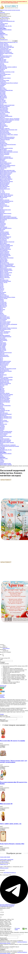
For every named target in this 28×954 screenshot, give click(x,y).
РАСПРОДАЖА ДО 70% (6, 26)
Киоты (1, 358)
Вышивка (2, 427)
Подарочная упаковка (5, 398)
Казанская (2, 220)
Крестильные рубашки (5, 321)
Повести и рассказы (4, 199)
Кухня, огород (3, 135)
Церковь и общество (4, 128)
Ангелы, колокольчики (5, 405)
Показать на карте (4, 867)
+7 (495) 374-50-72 (4, 17)
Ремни (1, 387)
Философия (2, 94)
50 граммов (2, 347)
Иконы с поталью (4, 271)
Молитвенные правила (5, 78)
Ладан (1, 341)
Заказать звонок (4, 939)
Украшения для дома (5, 410)
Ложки (1, 376)
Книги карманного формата (6, 158)
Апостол (2, 63)
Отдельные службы (4, 80)
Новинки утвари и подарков (6, 53)
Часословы (2, 87)
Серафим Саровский (5, 247)
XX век (1, 103)
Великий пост (3, 415)
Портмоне (2, 390)
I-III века (2, 98)
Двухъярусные (3, 303)
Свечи (1, 334)
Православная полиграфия (6, 379)
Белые (1, 308)
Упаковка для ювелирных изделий (8, 368)
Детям (1, 406)
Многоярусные (3, 305)
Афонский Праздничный (6, 352)
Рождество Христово (5, 401)
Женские (2, 389)
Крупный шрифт (4, 185)
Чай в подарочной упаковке (6, 394)
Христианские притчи (5, 122)
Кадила (1, 287)
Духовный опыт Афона (5, 177)
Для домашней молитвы (5, 336)
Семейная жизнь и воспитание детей (8, 129)
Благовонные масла (4, 356)
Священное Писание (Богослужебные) (9, 82)
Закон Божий (3, 65)
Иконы (1, 422)
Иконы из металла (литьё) (6, 272)
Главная (2, 462)
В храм (1, 284)
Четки (1, 360)
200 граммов (3, 345)
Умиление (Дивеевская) (5, 236)
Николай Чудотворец (5, 244)
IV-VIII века (3, 100)
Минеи (1, 76)
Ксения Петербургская (5, 255)
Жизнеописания (3, 107)
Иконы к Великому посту (6, 417)
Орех (1, 312)
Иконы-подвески (4, 364)
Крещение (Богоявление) (6, 414)
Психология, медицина (5, 133)
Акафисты (2, 69)
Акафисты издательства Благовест (8, 144)
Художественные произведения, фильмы (9, 446)
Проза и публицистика (5, 156)
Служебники (3, 84)
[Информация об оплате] (14, 690)
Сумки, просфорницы (5, 331)
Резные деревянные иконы (6, 270)
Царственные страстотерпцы (6, 257)
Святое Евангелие (4, 62)
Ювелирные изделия (5, 362)
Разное (1, 443)
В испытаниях (3, 161)
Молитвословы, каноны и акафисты (8, 66)
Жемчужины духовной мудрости (7, 165)
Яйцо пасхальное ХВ (6, 803)
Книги (1, 403)
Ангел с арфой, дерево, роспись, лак (10, 823)
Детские (2, 155)
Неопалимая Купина (5, 234)
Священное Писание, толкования (7, 444)
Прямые (2, 299)
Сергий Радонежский (5, 246)
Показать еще (3, 685)
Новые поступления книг (6, 52)
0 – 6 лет (2, 190)
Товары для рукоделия (5, 395)
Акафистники (3, 145)
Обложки (2, 392)
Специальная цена (4, 48)
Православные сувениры (6, 371)
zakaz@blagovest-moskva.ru (9, 872)
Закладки (2, 385)
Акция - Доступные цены (6, 46)
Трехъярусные (3, 304)
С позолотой (3, 366)
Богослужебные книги (5, 74)
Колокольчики (3, 374)
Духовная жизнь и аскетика (6, 148)
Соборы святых (3, 259)
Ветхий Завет (3, 59)
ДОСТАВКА (3, 28)
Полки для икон (3, 298)
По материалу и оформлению (7, 263)
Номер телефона (4, 935)
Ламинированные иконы (6, 268)
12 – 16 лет (2, 192)
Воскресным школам (5, 182)
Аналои (2, 286)
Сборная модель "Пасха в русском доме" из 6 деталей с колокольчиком (13, 761)
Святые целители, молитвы (6, 181)
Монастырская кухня (5, 180)
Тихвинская (3, 224)
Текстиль (2, 288)
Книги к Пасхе (3, 420)
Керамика (2, 372)
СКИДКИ (2, 24)
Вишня (1, 313)
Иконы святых (3, 243)
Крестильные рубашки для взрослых (8, 328)
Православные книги (5, 188)
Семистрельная (3, 227)
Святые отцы (3, 95)
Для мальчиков (3, 319)
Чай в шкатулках (4, 412)
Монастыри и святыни (5, 441)
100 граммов (3, 342)
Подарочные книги (4, 369)
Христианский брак (4, 132)
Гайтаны (2, 289)
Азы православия (4, 108)
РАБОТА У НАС (4, 34)
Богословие (2, 92)
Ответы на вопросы (4, 154)
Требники (2, 85)
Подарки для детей (4, 380)
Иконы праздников (4, 262)
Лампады (2, 293)
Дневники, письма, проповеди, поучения (9, 119)
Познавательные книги (5, 209)
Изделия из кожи (4, 384)
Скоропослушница (4, 231)
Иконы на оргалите (4, 276)
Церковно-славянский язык (6, 90)
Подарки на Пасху (4, 421)
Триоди (1, 86)
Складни (2, 278)
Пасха (1, 419)
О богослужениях (4, 111)
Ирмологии (2, 75)
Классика (2, 212)
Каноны (2, 70)
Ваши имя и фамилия (5, 716)
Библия (1, 58)
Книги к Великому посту (6, 416)
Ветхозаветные (3, 97)
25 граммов (2, 346)
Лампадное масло (4, 355)
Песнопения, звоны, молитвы (7, 442)
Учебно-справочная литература (7, 137)
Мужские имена (3, 260)
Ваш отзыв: (2, 719)
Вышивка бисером (4, 396)
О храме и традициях (5, 112)
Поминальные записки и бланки (7, 297)
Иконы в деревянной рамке (6, 265)
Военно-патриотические (5, 163)
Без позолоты (3, 367)
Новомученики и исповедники (7, 105)
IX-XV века (2, 101)
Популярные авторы (4, 186)
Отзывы (2, 714)
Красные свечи (3, 424)
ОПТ (1, 31)
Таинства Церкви (4, 114)
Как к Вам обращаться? (5, 933)
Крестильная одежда (5, 316)
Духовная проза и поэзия (6, 121)
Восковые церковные (5, 335)
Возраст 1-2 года (4, 326)
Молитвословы (3, 68)
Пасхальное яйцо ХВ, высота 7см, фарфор (12, 740)
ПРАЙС (2, 32)
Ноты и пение (3, 89)
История (2, 127)
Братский (2, 353)
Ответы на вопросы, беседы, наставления (9, 118)
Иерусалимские (3, 340)
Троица (1, 430)
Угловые (2, 300)
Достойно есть (3, 239)
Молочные (2, 309)
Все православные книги (6, 55)
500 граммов (3, 348)
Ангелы (2, 373)
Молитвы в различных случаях (7, 71)
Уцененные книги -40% (5, 49)
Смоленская (3, 223)
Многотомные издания (5, 174)
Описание (2, 697)
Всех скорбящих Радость (5, 228)
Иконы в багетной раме (5, 275)
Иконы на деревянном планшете (7, 266)
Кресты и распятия (4, 295)
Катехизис (2, 117)
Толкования (2, 91)
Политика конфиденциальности (7, 904)
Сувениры (2, 409)
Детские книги (3, 187)
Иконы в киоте (3, 267)
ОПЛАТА (2, 27)
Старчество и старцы (5, 175)
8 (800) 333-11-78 (4, 19)
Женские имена (3, 261)
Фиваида (2, 351)
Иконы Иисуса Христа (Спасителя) (8, 217)
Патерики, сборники (5, 106)
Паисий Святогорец (4, 251)
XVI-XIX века (3, 102)
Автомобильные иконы (5, 281)
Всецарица (2, 229)
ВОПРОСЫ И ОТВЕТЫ (5, 29)
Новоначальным (4, 110)
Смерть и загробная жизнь (6, 116)
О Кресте (2, 169)
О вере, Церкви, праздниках (6, 195)
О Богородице (3, 167)
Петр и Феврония (4, 256)
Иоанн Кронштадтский (5, 249)
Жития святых (3, 96)
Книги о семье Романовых (6, 179)
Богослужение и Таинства (6, 150)
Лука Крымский (4, 250)
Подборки (2, 160)
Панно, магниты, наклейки (6, 377)
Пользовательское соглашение (7, 905)
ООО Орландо (6, 648)
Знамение (2, 225)
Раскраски (2, 203)
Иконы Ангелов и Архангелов (7, 241)
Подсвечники (3, 294)
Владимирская (3, 219)
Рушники (2, 330)
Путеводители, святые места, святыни (9, 134)
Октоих (2, 79)
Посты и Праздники (4, 153)
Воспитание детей (4, 130)
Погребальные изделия (5, 329)
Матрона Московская (5, 254)
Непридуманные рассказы (6, 172)
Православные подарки (5, 463)
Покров (2, 230)
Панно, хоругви (3, 282)
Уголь (1, 357)
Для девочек (3, 320)
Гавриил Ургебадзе (4, 252)
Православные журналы (5, 213)
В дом (1, 291)
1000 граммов (3, 344)
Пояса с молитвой (4, 332)
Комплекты (2, 159)
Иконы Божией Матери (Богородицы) (9, 218)
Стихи (1, 198)
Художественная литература (6, 201)
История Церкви (4, 126)
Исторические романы (5, 176)
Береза (1, 310)
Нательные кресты (4, 363)
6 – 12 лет (2, 191)
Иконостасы (3, 307)
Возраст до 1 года (4, 325)
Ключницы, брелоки (5, 393)
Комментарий (3, 938)
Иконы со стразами (4, 273)
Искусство (2, 123)
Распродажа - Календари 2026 (7, 47)
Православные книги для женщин (8, 171)
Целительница (3, 240)
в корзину (2, 662)
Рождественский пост (5, 400)
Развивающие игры (4, 382)
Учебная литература (4, 202)
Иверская (2, 222)
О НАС (1, 35)
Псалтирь (2, 64)
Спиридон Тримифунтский (6, 245)
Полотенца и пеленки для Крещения (8, 324)
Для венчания (3, 315)
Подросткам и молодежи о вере (7, 170)
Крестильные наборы (5, 318)
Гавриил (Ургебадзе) (5, 164)
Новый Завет (3, 60)
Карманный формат (4, 183)
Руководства (3, 81)
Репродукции (3, 124)
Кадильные (2, 337)
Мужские (2, 388)
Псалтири (2, 140)
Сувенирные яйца (4, 378)
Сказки (1, 207)
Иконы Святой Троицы (5, 215)
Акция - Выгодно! (4, 44)
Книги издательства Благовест (7, 138)
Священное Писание (5, 139)
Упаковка (2, 411)
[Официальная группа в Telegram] (14, 903)
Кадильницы (3, 292)
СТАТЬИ (2, 37)
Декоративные (3, 339)
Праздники (2, 113)
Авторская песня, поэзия (5, 436)
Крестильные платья (5, 323)
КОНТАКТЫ (2, 33)
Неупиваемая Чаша (4, 233)
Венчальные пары (4, 279)
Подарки (2, 404)
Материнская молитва (5, 166)
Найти (16, 40)
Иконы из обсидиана (5, 277)
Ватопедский (3, 350)
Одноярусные (3, 302)
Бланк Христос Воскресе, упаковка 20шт (12, 843)
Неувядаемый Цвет (4, 238)
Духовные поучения (4, 438)
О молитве (2, 73)
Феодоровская (3, 235)
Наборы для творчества (5, 383)
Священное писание (4, 57)
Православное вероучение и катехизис (9, 151)
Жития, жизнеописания (5, 196)
